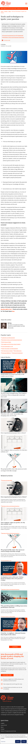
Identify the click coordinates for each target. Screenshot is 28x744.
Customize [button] (3, 741)
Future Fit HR (4, 725)
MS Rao (4, 44)
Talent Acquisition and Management (10, 348)
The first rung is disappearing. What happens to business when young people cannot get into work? (14, 395)
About (2, 727)
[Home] (6, 3)
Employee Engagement (17, 353)
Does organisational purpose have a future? (13, 433)
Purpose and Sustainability (7, 480)
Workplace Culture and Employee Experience (13, 37)
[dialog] (14, 739)
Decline (17, 741)
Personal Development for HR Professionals (13, 35)
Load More (15, 647)
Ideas (9, 11)
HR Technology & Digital (7, 350)
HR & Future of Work (6, 342)
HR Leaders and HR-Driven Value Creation (11, 344)
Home (2, 11)
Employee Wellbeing (6, 353)
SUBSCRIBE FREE (7, 675)
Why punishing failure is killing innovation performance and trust (14, 606)
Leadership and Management (8, 337)
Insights (5, 11)
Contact (2, 729)
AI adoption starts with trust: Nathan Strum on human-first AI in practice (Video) (12, 578)
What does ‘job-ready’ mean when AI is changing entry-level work (12, 415)
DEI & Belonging (17, 350)
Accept (23, 741)
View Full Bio (10, 327)
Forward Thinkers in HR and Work (8, 616)
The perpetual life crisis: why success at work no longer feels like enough (14, 470)
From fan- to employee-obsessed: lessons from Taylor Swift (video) (13, 633)
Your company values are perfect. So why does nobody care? (14, 451)
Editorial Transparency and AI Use (8, 731)
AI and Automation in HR (7, 346)
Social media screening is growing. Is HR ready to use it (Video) (12, 375)
